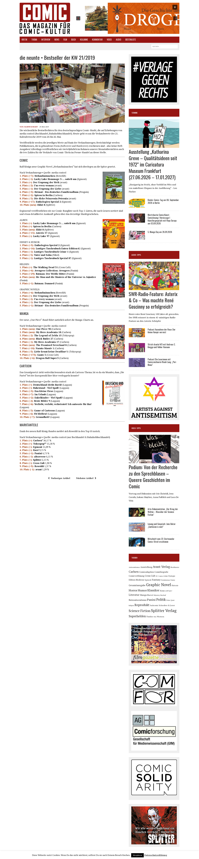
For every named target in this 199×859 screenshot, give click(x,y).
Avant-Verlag (161, 567)
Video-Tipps (136, 428)
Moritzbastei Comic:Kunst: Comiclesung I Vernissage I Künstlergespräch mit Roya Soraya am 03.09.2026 (162, 219)
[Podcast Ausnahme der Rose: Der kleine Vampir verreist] (137, 335)
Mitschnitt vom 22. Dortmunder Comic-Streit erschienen (161, 540)
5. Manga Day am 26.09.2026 (160, 232)
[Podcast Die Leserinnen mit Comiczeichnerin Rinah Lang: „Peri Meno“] (137, 365)
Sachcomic (154, 605)
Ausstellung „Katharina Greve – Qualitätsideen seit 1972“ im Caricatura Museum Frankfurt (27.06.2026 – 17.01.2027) (153, 164)
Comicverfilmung (136, 576)
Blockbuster (174, 567)
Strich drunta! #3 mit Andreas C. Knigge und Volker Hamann (161, 346)
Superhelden (137, 616)
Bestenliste (130, 39)
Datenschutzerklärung (155, 855)
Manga (143, 594)
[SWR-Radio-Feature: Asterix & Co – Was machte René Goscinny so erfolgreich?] (154, 288)
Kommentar (97, 39)
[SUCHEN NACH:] (164, 46)
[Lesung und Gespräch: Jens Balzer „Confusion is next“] (137, 529)
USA (155, 617)
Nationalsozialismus (137, 600)
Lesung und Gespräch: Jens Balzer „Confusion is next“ (162, 525)
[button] (126, 18)
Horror (133, 590)
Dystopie (171, 576)
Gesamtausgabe (137, 585)
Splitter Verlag (164, 610)
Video (109, 39)
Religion (131, 605)
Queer (172, 600)
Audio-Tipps (136, 254)
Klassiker (153, 590)
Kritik (24, 39)
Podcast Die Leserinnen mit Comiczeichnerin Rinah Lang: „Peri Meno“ (162, 362)
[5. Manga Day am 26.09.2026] (137, 237)
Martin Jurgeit (31, 127)
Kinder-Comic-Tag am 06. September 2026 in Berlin (163, 201)
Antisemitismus (134, 567)
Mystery (157, 595)
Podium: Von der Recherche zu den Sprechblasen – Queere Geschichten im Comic (153, 476)
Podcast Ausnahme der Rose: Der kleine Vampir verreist (161, 331)
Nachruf (163, 595)
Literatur (134, 594)
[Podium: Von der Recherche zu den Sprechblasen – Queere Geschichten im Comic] (154, 461)
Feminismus (165, 580)
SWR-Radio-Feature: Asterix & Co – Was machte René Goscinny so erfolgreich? (153, 300)
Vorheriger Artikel (60, 478)
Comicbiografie (161, 572)
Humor (142, 590)
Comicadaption (146, 571)
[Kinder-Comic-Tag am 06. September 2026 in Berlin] (137, 205)
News (56, 39)
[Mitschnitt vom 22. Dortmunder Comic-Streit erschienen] (137, 544)
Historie (175, 585)
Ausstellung (146, 567)
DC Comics (159, 576)
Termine (134, 112)
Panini (151, 600)
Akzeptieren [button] (137, 855)
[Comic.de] (45, 18)
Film (65, 39)
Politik (161, 599)
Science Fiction (139, 611)
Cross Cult (150, 575)
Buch (73, 39)
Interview (45, 39)
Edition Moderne (136, 580)
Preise (168, 600)
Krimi (162, 591)
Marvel (150, 595)
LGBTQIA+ (168, 591)
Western (160, 616)
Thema (34, 39)
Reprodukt (141, 605)
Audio (118, 39)
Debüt (166, 576)
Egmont (148, 580)
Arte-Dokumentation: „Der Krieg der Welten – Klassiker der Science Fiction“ (163, 511)
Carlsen (134, 572)
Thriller (149, 616)
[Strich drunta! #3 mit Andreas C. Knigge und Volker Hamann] (137, 350)
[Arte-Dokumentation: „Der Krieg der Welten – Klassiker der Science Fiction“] (137, 515)
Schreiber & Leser (167, 605)
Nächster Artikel (84, 478)
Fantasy (156, 579)
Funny (173, 580)
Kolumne (84, 39)
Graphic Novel (158, 584)
